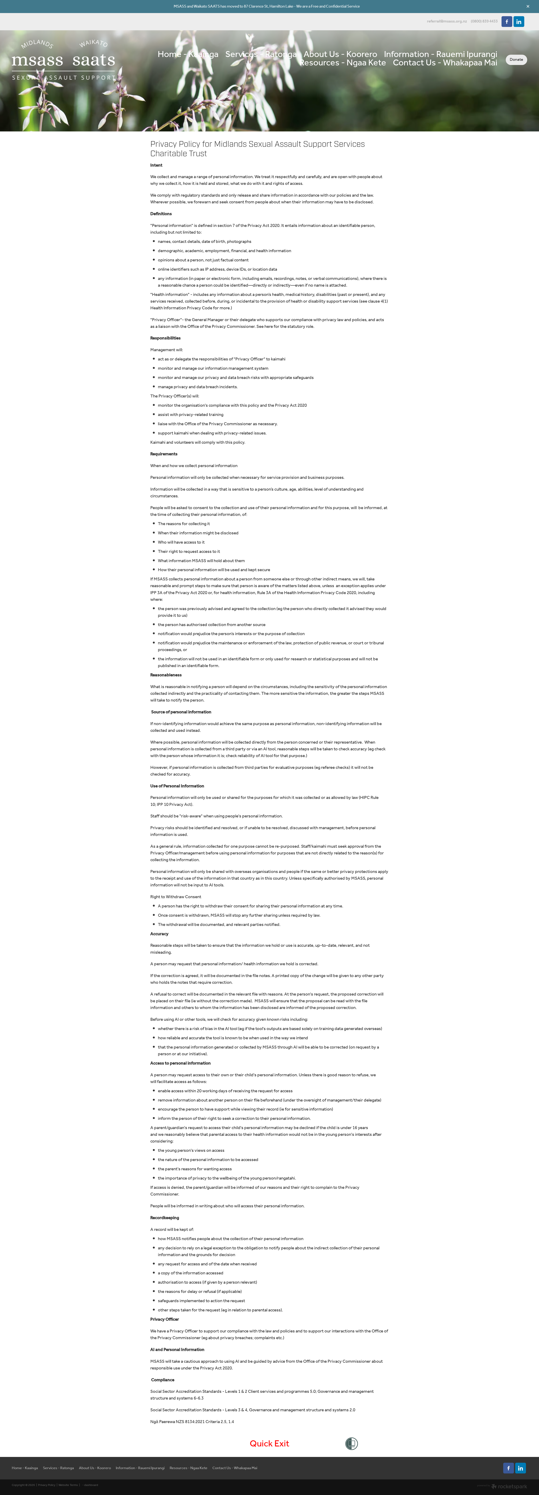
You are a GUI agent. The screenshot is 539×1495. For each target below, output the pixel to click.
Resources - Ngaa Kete (342, 63)
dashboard (91, 1485)
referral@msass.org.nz (447, 21)
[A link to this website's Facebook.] (507, 21)
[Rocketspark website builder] (502, 1487)
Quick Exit (270, 1444)
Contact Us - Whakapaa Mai (445, 63)
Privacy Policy (46, 1485)
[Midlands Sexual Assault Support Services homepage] (63, 60)
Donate (516, 60)
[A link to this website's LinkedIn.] (519, 21)
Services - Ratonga (261, 54)
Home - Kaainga (188, 54)
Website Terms (68, 1485)
